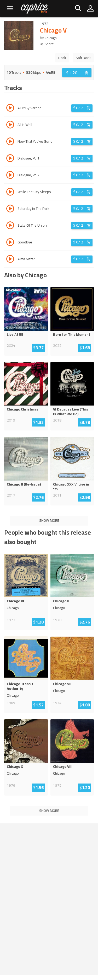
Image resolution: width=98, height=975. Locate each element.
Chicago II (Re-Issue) (24, 484)
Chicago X (15, 766)
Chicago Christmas (22, 409)
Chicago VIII (62, 766)
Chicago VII (62, 683)
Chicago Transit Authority (20, 686)
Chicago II (61, 601)
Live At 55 (15, 334)
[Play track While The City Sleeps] (10, 192)
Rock (62, 57)
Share (49, 44)
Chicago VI (15, 601)
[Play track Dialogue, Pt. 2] (10, 175)
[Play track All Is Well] (10, 125)
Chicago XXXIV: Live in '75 (71, 486)
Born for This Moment (71, 334)
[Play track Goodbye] (10, 243)
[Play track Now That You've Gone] (10, 142)
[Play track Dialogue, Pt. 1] (10, 159)
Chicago (51, 37)
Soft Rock (83, 57)
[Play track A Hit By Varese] (10, 108)
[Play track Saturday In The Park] (10, 209)
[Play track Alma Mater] (10, 259)
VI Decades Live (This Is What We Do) (70, 411)
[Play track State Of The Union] (10, 226)
